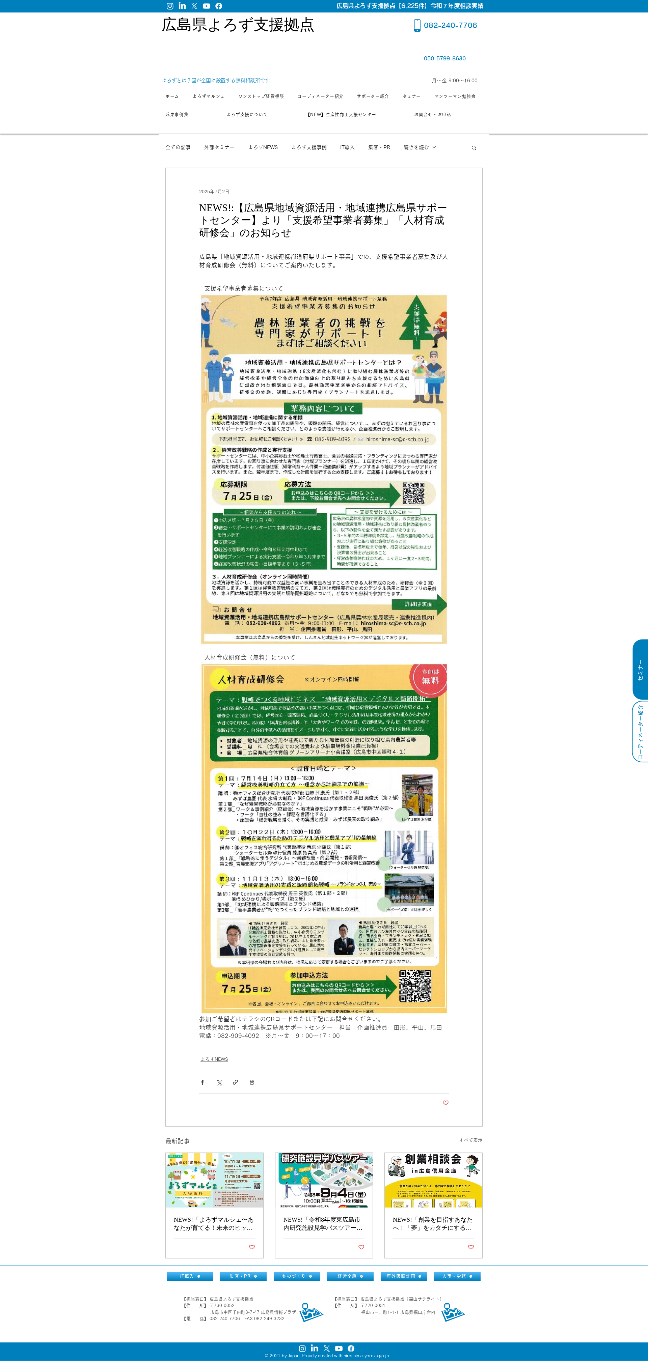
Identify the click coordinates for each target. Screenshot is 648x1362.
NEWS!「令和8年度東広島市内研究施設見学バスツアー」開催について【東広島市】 (323, 1224)
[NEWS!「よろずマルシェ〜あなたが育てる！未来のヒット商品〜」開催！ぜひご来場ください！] (214, 1180)
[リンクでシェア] (235, 1082)
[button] (474, 147)
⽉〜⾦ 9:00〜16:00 (455, 80)
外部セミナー (219, 147)
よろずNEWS (263, 147)
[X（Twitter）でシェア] (219, 1082)
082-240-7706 (450, 25)
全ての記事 (178, 147)
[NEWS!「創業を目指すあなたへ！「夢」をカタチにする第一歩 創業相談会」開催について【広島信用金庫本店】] (433, 1180)
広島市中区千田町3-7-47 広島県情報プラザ (253, 1312)
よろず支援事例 (309, 147)
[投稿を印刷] (252, 1082)
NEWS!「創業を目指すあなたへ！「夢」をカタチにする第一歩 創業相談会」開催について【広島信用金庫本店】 (433, 1224)
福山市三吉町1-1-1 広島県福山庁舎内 (398, 1312)
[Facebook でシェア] (202, 1082)
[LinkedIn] (182, 6)
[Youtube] (206, 6)
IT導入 (347, 147)
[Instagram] (170, 6)
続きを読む (416, 147)
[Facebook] (218, 6)
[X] (194, 6)
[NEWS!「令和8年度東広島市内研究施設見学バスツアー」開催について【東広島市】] (324, 1180)
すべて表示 (471, 1140)
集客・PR (379, 147)
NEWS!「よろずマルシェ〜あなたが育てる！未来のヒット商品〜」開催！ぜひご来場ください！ (214, 1224)
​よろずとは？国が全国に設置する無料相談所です (216, 80)
